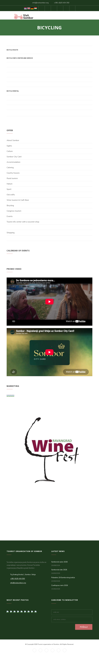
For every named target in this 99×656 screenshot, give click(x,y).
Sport (9, 189)
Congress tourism (14, 211)
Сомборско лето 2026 (59, 585)
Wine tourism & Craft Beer (18, 200)
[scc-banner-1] (15, 611)
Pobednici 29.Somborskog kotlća (63, 578)
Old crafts (11, 194)
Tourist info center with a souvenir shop (23, 221)
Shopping (10, 232)
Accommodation (13, 162)
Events (10, 216)
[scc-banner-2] (12, 611)
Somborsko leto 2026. (59, 570)
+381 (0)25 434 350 (61, 3)
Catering (10, 167)
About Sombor (13, 140)
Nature (9, 183)
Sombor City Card (14, 156)
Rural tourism (12, 178)
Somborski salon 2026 (59, 562)
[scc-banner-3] (8, 611)
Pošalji (84, 627)
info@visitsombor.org (40, 3)
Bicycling (10, 205)
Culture (10, 151)
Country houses (13, 173)
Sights (9, 145)
